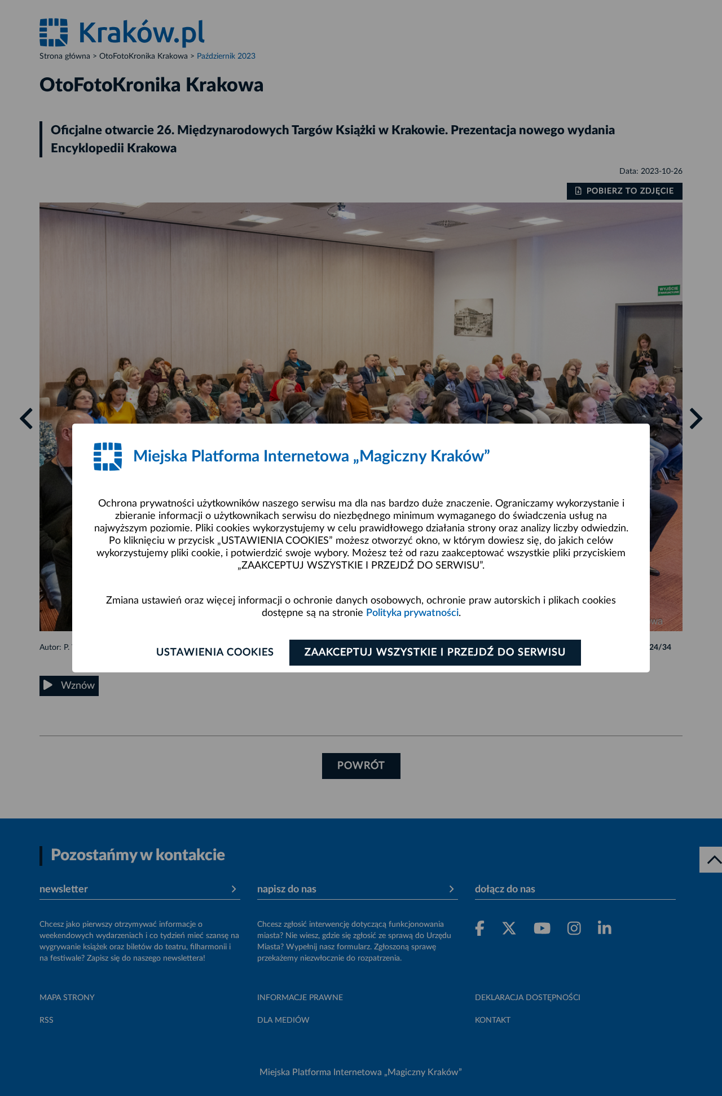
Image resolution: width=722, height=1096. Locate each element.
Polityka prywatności (412, 613)
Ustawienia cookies (215, 653)
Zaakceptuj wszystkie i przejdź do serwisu (435, 653)
